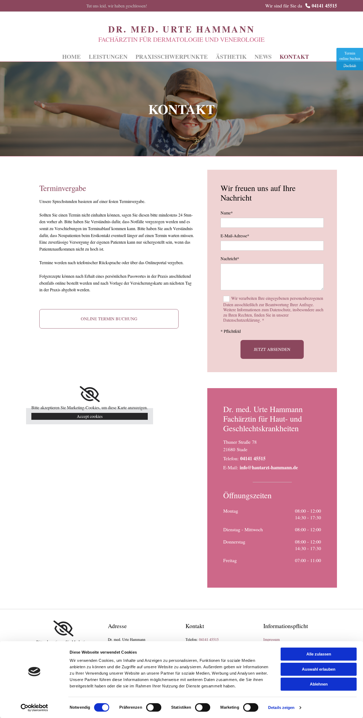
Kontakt (294, 56)
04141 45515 (324, 5)
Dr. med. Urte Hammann (181, 29)
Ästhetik (231, 56)
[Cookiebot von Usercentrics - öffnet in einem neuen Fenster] (34, 708)
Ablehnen (319, 684)
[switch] (153, 707)
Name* (227, 212)
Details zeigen (281, 707)
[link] (90, 394)
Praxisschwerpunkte (172, 56)
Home (71, 56)
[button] (109, 319)
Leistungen (108, 56)
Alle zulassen (318, 654)
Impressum (271, 639)
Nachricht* (230, 258)
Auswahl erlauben (318, 669)
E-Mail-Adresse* (235, 235)
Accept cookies (90, 416)
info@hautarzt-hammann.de (269, 467)
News (263, 56)
